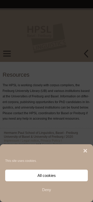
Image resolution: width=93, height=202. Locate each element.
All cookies (46, 175)
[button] (85, 150)
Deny (46, 189)
